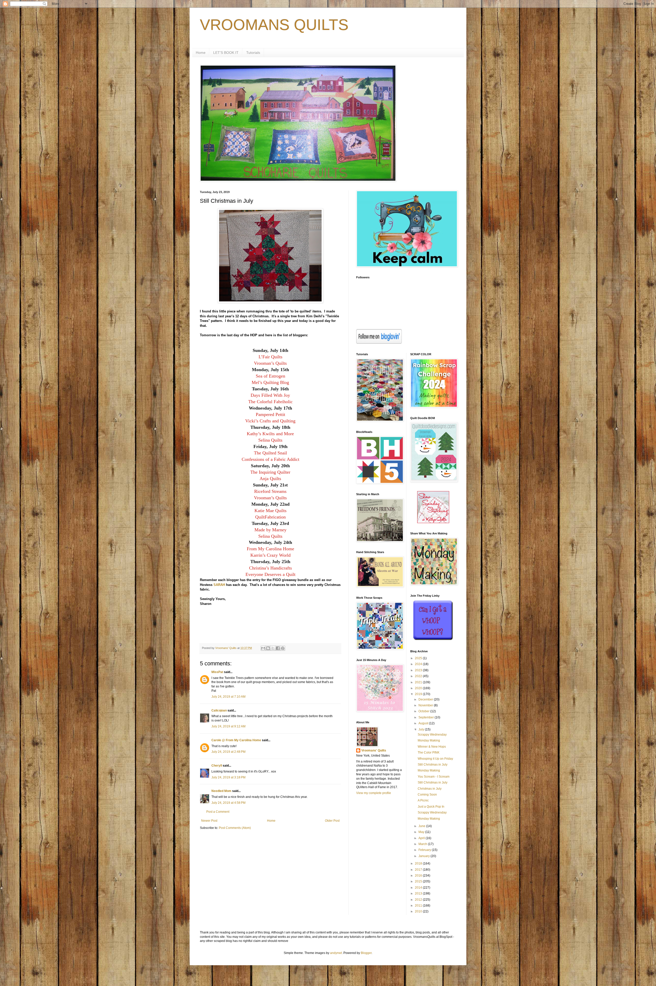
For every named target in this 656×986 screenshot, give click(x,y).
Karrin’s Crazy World (270, 555)
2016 (419, 875)
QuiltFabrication (270, 517)
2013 (419, 893)
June (422, 826)
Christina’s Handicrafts (270, 568)
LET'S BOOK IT (226, 52)
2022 (419, 676)
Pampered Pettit (270, 414)
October (424, 711)
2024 (419, 664)
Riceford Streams (270, 491)
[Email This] (263, 648)
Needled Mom (221, 791)
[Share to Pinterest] (282, 648)
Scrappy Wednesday (432, 734)
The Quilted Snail (270, 452)
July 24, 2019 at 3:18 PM (228, 777)
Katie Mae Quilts (270, 510)
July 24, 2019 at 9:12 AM (228, 726)
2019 (419, 694)
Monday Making (429, 740)
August (423, 723)
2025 (419, 658)
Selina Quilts (270, 440)
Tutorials (253, 52)
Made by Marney (270, 529)
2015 (419, 881)
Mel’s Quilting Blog (270, 382)
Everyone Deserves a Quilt (270, 574)
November (426, 705)
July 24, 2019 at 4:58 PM (228, 803)
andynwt (336, 953)
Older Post (332, 820)
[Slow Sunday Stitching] (433, 522)
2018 (419, 863)
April (422, 838)
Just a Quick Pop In (431, 806)
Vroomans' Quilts (373, 750)
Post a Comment (217, 812)
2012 (419, 899)
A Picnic (423, 800)
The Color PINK (428, 752)
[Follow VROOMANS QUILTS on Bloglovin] (379, 342)
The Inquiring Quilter (270, 472)
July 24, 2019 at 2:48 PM (228, 752)
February (425, 850)
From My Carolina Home (270, 548)
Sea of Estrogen (270, 376)
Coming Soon (427, 794)
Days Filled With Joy (270, 395)
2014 (419, 887)
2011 (419, 905)
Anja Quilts (270, 478)
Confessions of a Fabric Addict (270, 459)
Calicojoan (219, 710)
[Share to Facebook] (277, 648)
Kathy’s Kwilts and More (270, 433)
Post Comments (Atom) (235, 828)
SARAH (219, 585)
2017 (419, 869)
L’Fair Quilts (270, 356)
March (423, 844)
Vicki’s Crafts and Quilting (270, 420)
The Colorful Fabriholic (270, 401)
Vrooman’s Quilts (270, 363)
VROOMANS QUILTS (274, 24)
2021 (419, 682)
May (421, 832)
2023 (419, 670)
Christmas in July (430, 788)
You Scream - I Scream (433, 776)
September (426, 717)
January (424, 856)
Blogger (366, 953)
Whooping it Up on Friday (435, 758)
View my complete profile (373, 793)
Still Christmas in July (432, 764)
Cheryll (216, 765)
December (426, 699)
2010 (419, 911)
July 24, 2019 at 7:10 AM (228, 696)
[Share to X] (272, 648)
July (421, 729)
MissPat (217, 672)
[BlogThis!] (268, 648)
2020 (419, 688)
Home (201, 52)
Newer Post (209, 820)
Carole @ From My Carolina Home (236, 740)
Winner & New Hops (432, 746)
